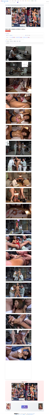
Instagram (31, 413)
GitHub (34, 413)
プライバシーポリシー (20, 414)
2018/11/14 (11, 35)
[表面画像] (8, 11)
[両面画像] (26, 17)
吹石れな (8, 33)
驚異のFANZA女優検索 (4, 2)
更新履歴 (24, 414)
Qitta (28, 413)
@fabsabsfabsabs (31, 414)
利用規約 (16, 414)
